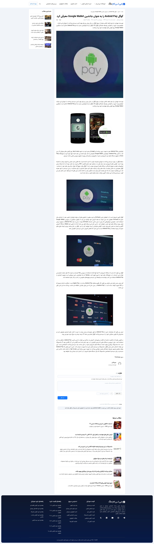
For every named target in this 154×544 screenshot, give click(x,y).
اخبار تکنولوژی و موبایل (71, 512)
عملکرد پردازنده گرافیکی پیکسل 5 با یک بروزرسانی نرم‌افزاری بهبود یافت (93, 471)
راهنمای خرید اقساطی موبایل (36, 508)
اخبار (119, 11)
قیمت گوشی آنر (91, 521)
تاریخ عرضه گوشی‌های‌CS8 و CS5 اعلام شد (101, 483)
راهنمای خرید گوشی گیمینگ (37, 512)
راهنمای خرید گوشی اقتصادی (36, 505)
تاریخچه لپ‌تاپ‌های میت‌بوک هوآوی (102, 459)
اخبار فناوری (74, 4)
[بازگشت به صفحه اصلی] (117, 4)
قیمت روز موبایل (91, 505)
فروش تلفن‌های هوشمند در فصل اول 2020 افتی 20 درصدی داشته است (93, 435)
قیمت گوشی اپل (91, 512)
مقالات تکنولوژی (63, 4)
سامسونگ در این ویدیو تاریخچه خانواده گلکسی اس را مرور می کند (95, 447)
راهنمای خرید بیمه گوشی (37, 520)
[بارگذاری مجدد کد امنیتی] (111, 393)
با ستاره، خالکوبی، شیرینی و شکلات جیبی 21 (101, 424)
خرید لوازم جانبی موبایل (71, 508)
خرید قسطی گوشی (86, 4)
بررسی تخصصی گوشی (72, 515)
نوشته (120, 20)
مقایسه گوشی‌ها (73, 521)
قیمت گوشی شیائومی (90, 518)
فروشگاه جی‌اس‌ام (100, 4)
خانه (122, 11)
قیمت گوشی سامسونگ (89, 515)
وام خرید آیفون (73, 505)
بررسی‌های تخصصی (51, 4)
